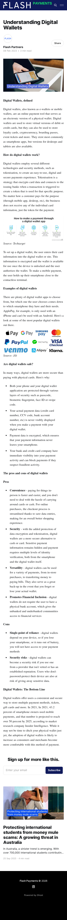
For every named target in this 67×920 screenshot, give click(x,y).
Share (57, 43)
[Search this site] (55, 5)
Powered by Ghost (33, 895)
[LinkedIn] (33, 886)
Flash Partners (13, 47)
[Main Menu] (61, 5)
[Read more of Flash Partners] (7, 38)
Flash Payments (29, 880)
